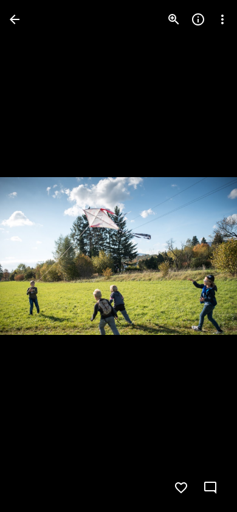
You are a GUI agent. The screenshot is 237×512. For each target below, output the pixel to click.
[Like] (181, 487)
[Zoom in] (174, 19)
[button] (34, 256)
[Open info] (198, 19)
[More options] (222, 19)
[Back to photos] (14, 19)
